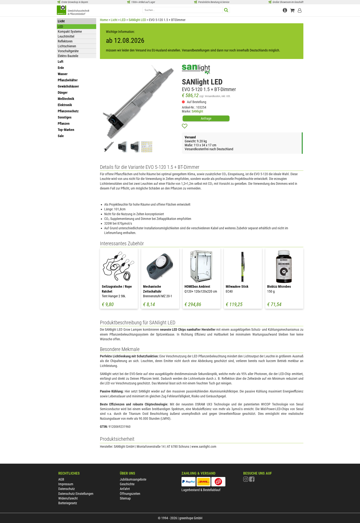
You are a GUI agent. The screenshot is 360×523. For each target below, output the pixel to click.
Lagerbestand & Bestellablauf (201, 490)
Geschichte (127, 484)
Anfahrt (125, 489)
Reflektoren (65, 41)
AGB (61, 479)
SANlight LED (137, 20)
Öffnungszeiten (130, 494)
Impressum (65, 484)
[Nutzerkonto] (300, 10)
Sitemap (125, 498)
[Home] (61, 10)
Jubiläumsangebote (133, 479)
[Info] (285, 10)
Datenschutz (66, 489)
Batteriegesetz (67, 503)
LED (60, 27)
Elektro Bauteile (68, 56)
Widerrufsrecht (68, 498)
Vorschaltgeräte (68, 51)
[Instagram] (246, 480)
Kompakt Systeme (70, 31)
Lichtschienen (67, 46)
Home (104, 20)
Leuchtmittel (66, 36)
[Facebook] (251, 480)
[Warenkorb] (293, 10)
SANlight (197, 111)
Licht (114, 20)
